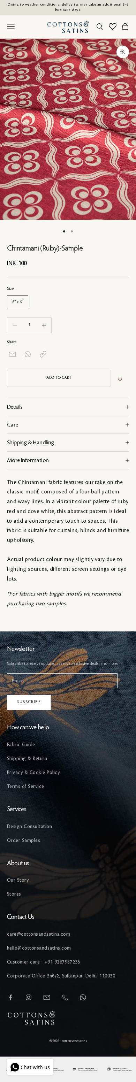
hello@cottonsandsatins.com (39, 948)
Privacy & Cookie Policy (33, 772)
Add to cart (58, 378)
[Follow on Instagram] (28, 997)
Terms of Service (25, 786)
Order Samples (23, 840)
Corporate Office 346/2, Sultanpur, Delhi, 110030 (61, 976)
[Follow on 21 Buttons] (46, 997)
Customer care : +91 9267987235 (43, 962)
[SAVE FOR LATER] (120, 380)
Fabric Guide (21, 744)
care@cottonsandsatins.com (38, 934)
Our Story (18, 880)
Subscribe (29, 702)
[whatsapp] (28, 354)
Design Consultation (29, 826)
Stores (14, 894)
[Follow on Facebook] (10, 997)
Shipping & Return (27, 758)
